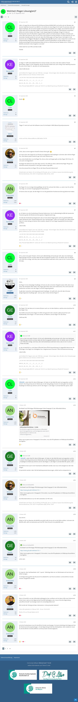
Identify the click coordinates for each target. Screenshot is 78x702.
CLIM (10, 13)
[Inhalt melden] (70, 53)
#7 (75, 210)
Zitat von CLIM (26, 336)
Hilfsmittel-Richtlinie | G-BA (29, 427)
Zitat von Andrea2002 (28, 484)
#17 (75, 540)
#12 (75, 379)
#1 (75, 22)
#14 (75, 451)
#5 (75, 148)
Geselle (22, 382)
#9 (75, 279)
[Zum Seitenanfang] (75, 700)
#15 (75, 480)
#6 (75, 184)
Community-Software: (39, 663)
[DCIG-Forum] (10, 1)
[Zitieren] (74, 53)
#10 (75, 305)
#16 (75, 514)
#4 (75, 122)
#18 (75, 569)
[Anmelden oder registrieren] (72, 2)
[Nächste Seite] (8, 17)
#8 (75, 252)
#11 (75, 331)
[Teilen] (75, 17)
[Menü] (76, 1)
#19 (75, 595)
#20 (75, 622)
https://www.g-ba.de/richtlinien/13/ (29, 490)
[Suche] (68, 1)
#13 (75, 405)
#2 (75, 59)
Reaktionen (6, 39)
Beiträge (5, 40)
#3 (75, 96)
